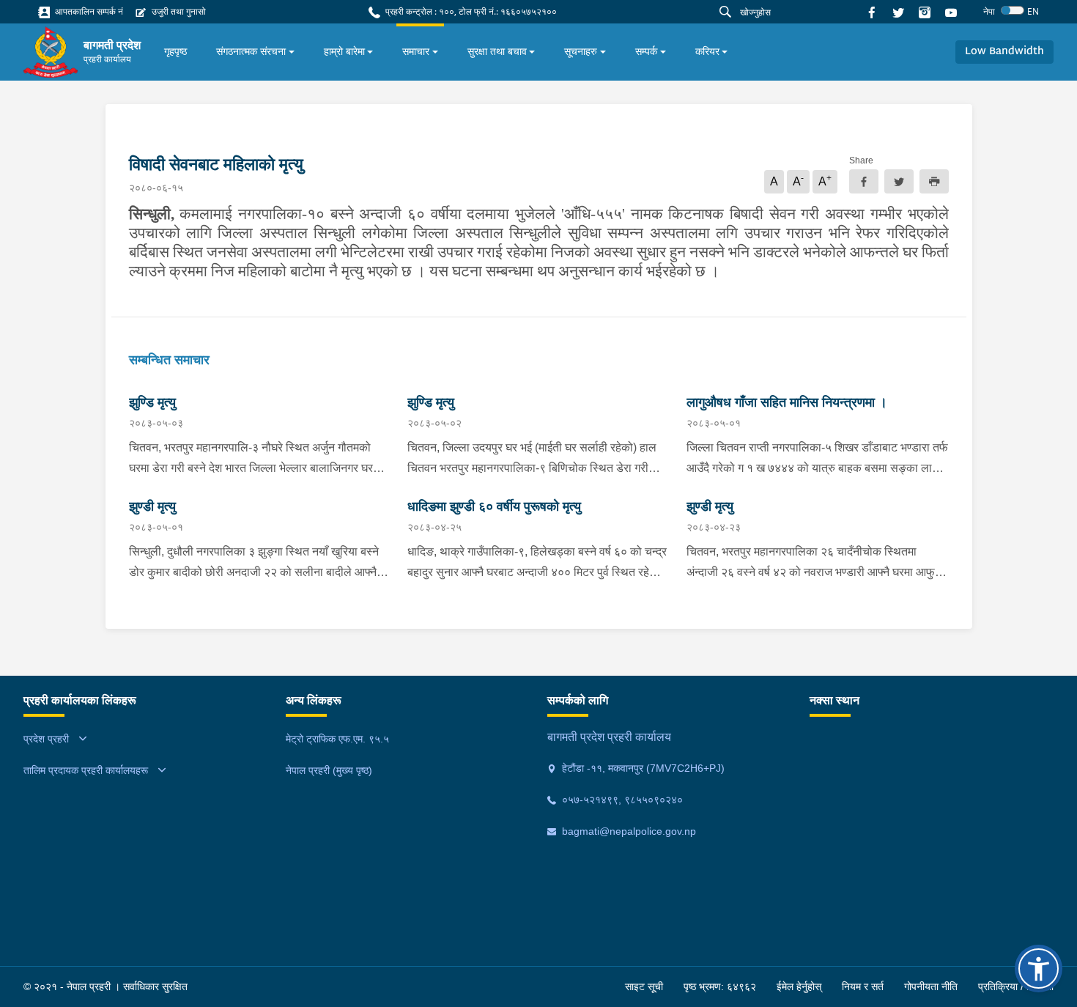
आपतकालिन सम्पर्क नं (88, 11)
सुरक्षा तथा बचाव (497, 51)
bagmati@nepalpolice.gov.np (627, 831)
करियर (707, 51)
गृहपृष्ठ (175, 51)
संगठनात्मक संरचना (251, 51)
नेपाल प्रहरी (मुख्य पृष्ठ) (329, 770)
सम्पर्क (646, 51)
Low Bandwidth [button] (1004, 52)
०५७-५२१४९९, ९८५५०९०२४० (621, 799)
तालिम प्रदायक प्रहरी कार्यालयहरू (85, 770)
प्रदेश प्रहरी (46, 739)
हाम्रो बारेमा (344, 51)
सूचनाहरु (580, 51)
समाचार (415, 51)
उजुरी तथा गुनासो (177, 11)
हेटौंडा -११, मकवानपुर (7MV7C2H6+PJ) (642, 768)
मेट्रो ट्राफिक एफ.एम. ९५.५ (337, 739)
